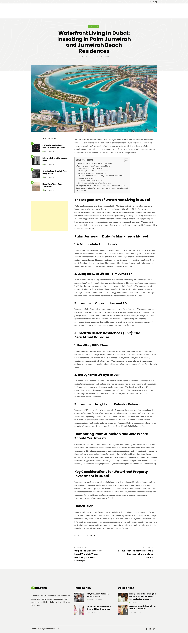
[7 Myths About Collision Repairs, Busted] (79, 598)
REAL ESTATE (93, 26)
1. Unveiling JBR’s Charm (88, 178)
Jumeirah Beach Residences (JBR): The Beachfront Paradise (100, 176)
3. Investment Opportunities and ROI (93, 173)
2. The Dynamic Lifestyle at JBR (91, 181)
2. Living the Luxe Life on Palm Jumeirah (94, 171)
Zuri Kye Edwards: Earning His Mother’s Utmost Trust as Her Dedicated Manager (142, 596)
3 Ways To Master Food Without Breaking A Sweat (53, 146)
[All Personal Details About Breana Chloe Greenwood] (79, 610)
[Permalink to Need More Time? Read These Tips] (36, 187)
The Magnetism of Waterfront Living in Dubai (94, 163)
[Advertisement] (49, 216)
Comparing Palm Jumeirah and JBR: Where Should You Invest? (101, 185)
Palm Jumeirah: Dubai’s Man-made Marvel (93, 166)
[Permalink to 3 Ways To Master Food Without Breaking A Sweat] (36, 148)
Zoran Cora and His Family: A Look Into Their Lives (142, 607)
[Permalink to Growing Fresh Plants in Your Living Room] (36, 174)
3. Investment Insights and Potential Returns (96, 183)
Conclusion (81, 191)
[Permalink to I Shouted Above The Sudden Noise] (36, 161)
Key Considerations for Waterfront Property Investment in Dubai (102, 188)
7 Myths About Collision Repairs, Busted (98, 595)
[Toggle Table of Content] (125, 160)
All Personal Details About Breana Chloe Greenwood (99, 607)
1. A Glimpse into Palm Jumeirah (91, 168)
